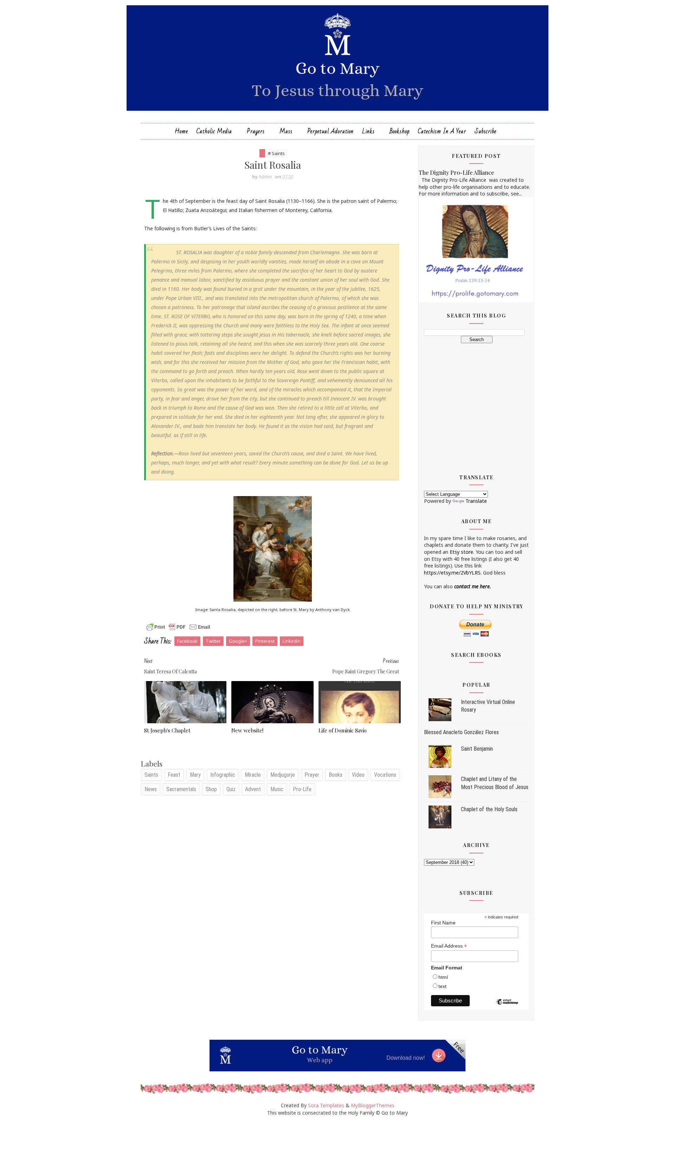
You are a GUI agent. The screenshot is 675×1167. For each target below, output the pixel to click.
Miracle (253, 774)
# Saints (276, 153)
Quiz (231, 789)
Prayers (256, 131)
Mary (195, 774)
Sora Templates (326, 1105)
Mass (285, 131)
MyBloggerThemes (372, 1105)
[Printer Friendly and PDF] (178, 626)
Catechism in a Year (442, 131)
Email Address (449, 946)
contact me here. (472, 586)
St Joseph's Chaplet (167, 730)
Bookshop (400, 131)
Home (181, 131)
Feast (174, 774)
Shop (211, 789)
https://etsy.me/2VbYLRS (452, 572)
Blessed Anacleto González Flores (461, 732)
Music (276, 789)
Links (368, 131)
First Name (443, 922)
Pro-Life (302, 789)
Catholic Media (214, 131)
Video (358, 774)
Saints (151, 774)
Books (335, 774)
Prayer (311, 774)
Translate (476, 501)
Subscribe (485, 131)
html (443, 977)
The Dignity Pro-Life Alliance (456, 172)
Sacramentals (181, 789)
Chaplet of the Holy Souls (489, 809)
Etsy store (461, 552)
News (150, 789)
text (442, 986)
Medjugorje (282, 774)
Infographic (222, 774)
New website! (247, 730)
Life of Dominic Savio (343, 730)
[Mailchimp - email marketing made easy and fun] (507, 1007)
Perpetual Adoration (330, 131)
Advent (253, 789)
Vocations (385, 774)
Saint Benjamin (477, 748)
